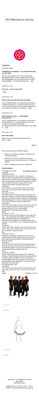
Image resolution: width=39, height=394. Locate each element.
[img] (19, 7)
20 (36, 273)
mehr (32, 81)
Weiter (4, 273)
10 (33, 273)
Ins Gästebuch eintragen (30, 171)
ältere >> (34, 145)
